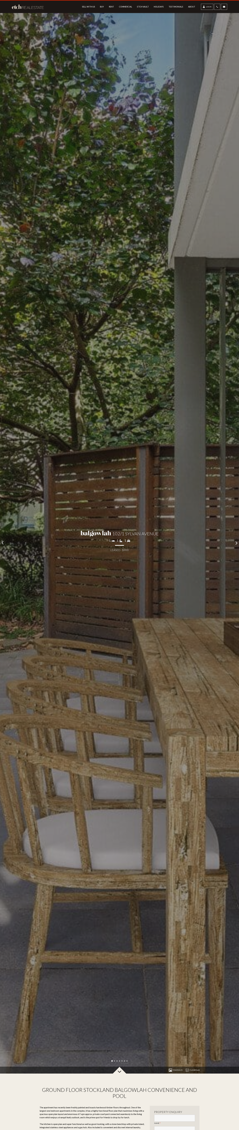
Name (157, 1123)
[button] (112, 1061)
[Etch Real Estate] (29, 7)
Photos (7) (177, 1070)
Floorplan (195, 1070)
